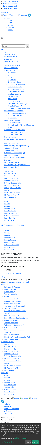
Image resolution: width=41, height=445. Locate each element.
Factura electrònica (11, 335)
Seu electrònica (10, 308)
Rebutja (28, 442)
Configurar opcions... (8, 442)
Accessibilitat (9, 413)
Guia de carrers (10, 346)
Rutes (6, 363)
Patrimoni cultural (11, 351)
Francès (10, 30)
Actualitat (9, 226)
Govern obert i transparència (15, 311)
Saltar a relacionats (10, 6)
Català (10, 20)
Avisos (6, 230)
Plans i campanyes (11, 289)
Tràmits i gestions (11, 323)
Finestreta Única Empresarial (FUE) (17, 337)
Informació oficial (11, 299)
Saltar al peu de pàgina (11, 8)
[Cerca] (27, 46)
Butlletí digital (9, 238)
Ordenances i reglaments (13, 301)
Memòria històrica (11, 354)
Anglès (10, 25)
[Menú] (2, 49)
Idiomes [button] (7, 18)
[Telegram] (29, 15)
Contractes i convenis (12, 304)
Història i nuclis (10, 349)
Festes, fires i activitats (12, 361)
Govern (7, 296)
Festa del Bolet (9, 247)
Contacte (4, 12)
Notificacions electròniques (14, 330)
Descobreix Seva (7, 342)
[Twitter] (5, 15)
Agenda (21, 225)
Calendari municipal (11, 245)
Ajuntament (5, 284)
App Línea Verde (10, 339)
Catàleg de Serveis (11, 320)
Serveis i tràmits (7, 313)
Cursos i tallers (10, 242)
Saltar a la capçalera (10, 1)
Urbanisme (8, 292)
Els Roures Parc (10, 368)
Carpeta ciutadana (11, 327)
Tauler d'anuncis (10, 294)
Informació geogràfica (12, 356)
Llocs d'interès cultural (12, 366)
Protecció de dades (11, 409)
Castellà (10, 23)
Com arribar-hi (9, 344)
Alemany (11, 27)
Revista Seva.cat (10, 240)
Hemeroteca (9, 249)
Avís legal (7, 411)
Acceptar (35, 442)
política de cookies (20, 438)
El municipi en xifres (11, 358)
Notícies (7, 233)
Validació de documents (13, 325)
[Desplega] (14, 226)
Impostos (8, 332)
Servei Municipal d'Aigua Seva (15, 318)
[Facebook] (13, 15)
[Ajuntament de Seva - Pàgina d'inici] (13, 40)
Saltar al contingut (10, 3)
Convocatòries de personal (14, 306)
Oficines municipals (11, 315)
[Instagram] (23, 15)
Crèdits (7, 404)
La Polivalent (9, 370)
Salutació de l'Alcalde (12, 287)
